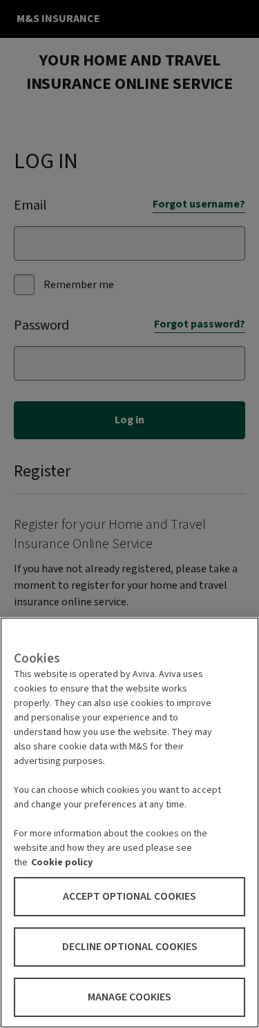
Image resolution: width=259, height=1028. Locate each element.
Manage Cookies (129, 997)
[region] (129, 822)
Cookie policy (62, 862)
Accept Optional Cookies (129, 896)
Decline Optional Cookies (130, 946)
